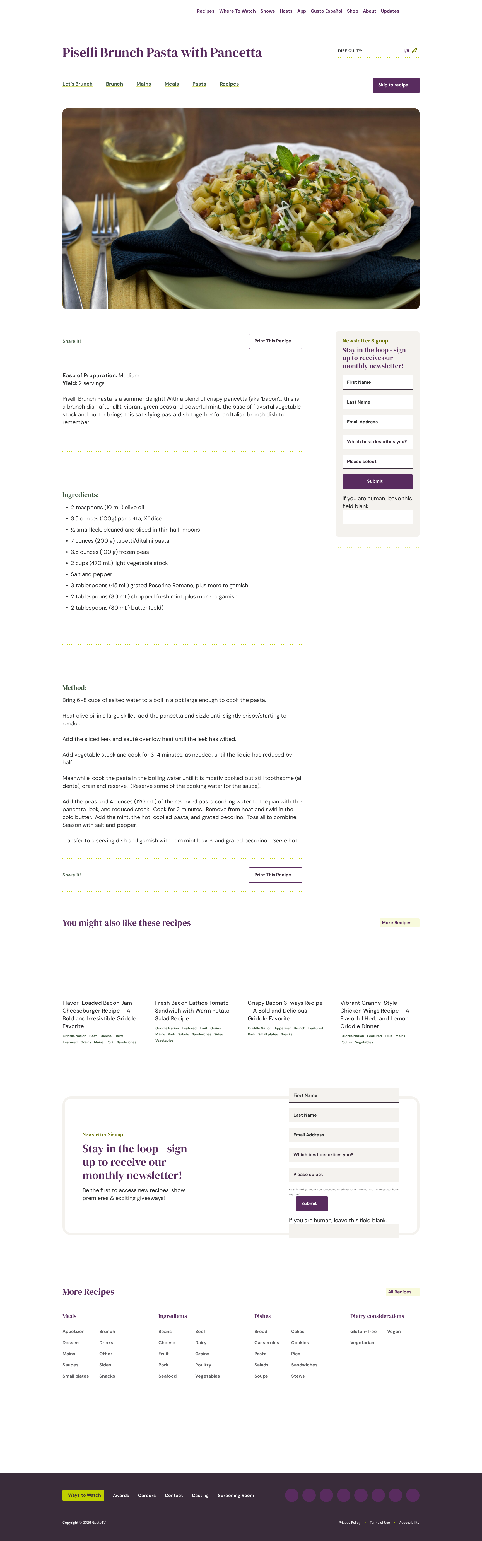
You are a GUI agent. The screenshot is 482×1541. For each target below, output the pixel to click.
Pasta (199, 84)
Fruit (203, 1028)
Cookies (300, 1343)
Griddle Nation (74, 1036)
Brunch (114, 84)
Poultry (346, 1042)
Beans (165, 1331)
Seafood (167, 1376)
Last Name (358, 402)
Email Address (362, 422)
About (369, 11)
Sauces (70, 1365)
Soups (261, 1376)
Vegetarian (362, 1343)
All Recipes (400, 1292)
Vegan (394, 1331)
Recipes (206, 11)
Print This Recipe (272, 341)
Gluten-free (363, 1331)
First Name (359, 382)
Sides (218, 1034)
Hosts (286, 11)
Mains (143, 84)
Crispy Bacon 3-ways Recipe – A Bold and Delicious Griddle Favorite (285, 1010)
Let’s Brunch (77, 84)
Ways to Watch (84, 1495)
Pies (295, 1354)
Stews (298, 1376)
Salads (183, 1034)
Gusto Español (326, 11)
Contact (174, 1495)
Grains (86, 1042)
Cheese (106, 1036)
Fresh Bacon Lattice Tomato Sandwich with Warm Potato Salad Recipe (192, 1010)
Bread (260, 1331)
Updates (390, 11)
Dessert (71, 1343)
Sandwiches (126, 1042)
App (301, 11)
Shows (268, 11)
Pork (110, 1042)
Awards (121, 1495)
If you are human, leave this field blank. (338, 1220)
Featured (70, 1042)
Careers (147, 1495)
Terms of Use (380, 1522)
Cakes (298, 1331)
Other (105, 1354)
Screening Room (236, 1495)
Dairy (119, 1036)
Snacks (286, 1034)
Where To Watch (237, 11)
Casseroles (266, 1343)
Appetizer (282, 1028)
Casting (200, 1495)
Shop (352, 11)
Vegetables (164, 1040)
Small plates (268, 1034)
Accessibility (409, 1522)
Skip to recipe (393, 85)
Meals (172, 84)
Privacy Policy (350, 1522)
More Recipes (397, 923)
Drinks (106, 1343)
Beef (93, 1036)
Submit (375, 481)
